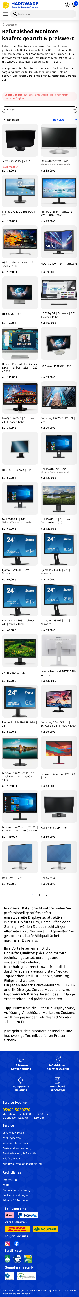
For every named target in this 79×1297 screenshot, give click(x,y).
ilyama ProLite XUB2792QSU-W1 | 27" (58, 673)
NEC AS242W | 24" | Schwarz (59, 263)
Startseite (12, 24)
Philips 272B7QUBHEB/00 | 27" (18, 213)
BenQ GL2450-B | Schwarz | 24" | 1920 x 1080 (19, 419)
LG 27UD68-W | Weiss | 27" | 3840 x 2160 (20, 264)
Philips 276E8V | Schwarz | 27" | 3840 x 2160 (57, 213)
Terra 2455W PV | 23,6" (16, 161)
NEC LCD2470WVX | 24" (16, 470)
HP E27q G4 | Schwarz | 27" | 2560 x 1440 (58, 314)
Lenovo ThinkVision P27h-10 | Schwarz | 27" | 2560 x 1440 (19, 776)
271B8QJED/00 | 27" (14, 672)
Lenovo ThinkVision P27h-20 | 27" (58, 775)
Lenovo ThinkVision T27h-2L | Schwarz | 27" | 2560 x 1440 (20, 828)
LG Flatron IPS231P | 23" (56, 366)
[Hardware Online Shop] (20, 5)
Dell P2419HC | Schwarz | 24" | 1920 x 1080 (57, 520)
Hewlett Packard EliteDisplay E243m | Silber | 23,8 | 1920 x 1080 (19, 367)
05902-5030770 (16, 1109)
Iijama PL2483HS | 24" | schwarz (55, 571)
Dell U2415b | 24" (52, 878)
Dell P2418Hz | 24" (17, 520)
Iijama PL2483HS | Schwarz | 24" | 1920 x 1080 (20, 622)
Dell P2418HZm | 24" (56, 470)
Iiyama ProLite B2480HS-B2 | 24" (19, 723)
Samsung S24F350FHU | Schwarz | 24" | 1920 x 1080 (58, 723)
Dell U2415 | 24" (12, 878)
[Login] (67, 5)
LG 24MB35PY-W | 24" (56, 162)
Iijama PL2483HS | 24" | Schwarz (17, 571)
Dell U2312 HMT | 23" (54, 828)
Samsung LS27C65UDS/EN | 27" (58, 419)
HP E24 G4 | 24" (11, 314)
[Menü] (6, 14)
